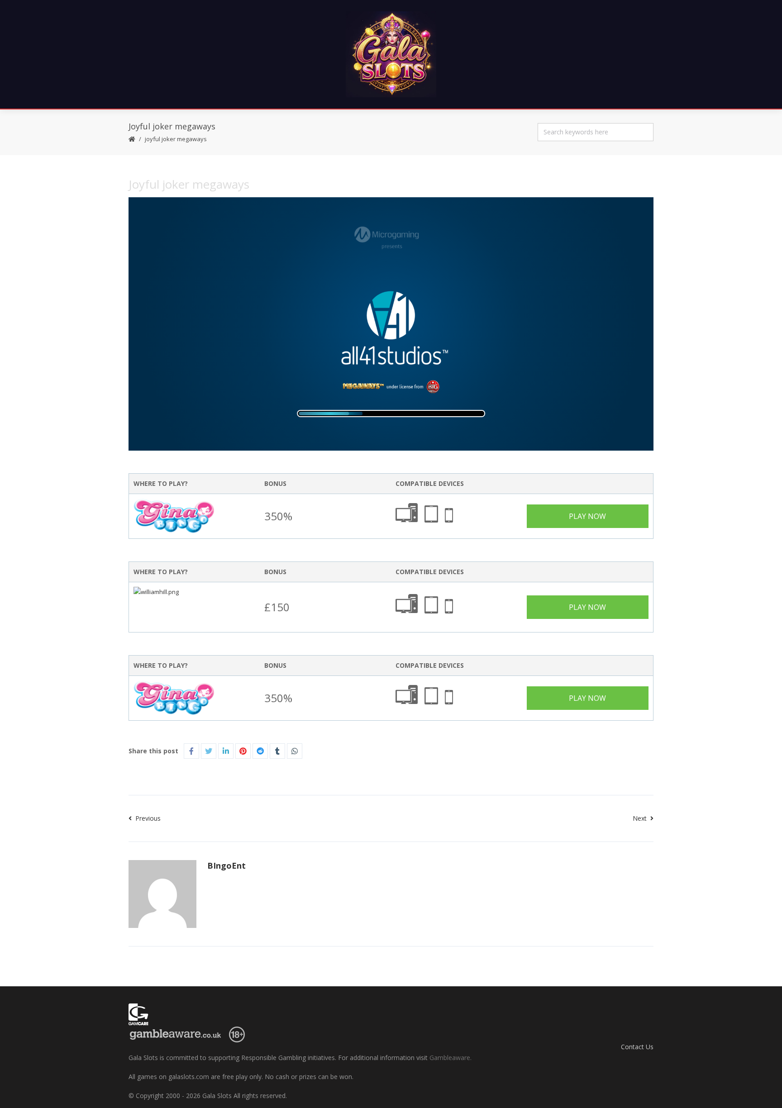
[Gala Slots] (391, 54)
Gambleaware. (450, 1057)
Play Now (587, 516)
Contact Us (637, 1046)
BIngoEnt (226, 865)
